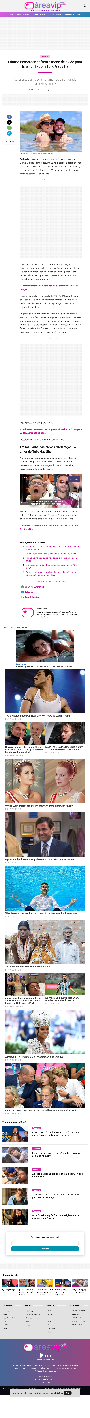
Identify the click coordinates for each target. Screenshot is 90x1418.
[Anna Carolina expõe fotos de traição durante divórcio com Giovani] (15, 1217)
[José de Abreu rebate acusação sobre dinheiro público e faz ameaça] (15, 1196)
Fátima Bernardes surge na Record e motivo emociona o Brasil (52, 559)
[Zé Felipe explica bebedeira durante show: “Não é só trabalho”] (15, 1175)
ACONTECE (51, 1305)
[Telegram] (9, 133)
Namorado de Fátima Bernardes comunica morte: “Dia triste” (51, 566)
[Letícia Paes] (30, 90)
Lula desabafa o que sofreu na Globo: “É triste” (8, 1290)
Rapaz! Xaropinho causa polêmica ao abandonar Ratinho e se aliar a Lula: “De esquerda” (45, 1291)
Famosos (9, 52)
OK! (67, 1393)
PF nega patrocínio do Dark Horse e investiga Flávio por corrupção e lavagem (26, 1291)
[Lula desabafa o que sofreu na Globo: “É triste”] (10, 1283)
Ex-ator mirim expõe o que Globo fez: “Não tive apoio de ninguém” (80, 1290)
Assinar (45, 1249)
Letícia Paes (39, 90)
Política (4, 1286)
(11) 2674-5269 (45, 1382)
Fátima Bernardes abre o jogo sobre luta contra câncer (51, 554)
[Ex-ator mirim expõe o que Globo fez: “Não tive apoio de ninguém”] (15, 1155)
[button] (78, 6)
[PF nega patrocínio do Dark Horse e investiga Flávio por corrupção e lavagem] (27, 1283)
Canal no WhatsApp (34, 586)
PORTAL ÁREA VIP (75, 1305)
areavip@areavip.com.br (45, 1379)
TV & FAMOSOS (7, 1305)
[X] (9, 122)
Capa (3, 52)
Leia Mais (59, 1393)
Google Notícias (32, 597)
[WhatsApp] (9, 128)
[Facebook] (9, 117)
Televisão (40, 1286)
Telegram (29, 592)
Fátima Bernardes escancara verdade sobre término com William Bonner (52, 548)
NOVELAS (27, 1305)
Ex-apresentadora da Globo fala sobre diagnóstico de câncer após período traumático (51, 573)
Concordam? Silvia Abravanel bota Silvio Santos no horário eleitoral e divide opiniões (56, 1134)
